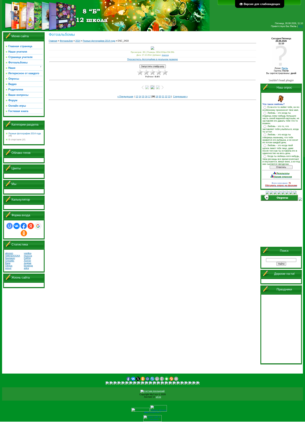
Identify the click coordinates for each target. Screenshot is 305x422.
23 (169, 96)
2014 (77, 40)
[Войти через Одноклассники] (24, 233)
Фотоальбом (66, 40)
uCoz (158, 397)
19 (157, 96)
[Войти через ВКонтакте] (16, 226)
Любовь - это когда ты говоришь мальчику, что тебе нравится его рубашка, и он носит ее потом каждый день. (280, 138)
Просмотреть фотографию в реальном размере (152, 59)
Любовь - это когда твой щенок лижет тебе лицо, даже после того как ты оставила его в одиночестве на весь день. (279, 149)
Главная (53, 40)
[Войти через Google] (38, 226)
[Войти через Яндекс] (31, 226)
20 (160, 96)
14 (140, 96)
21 (163, 96)
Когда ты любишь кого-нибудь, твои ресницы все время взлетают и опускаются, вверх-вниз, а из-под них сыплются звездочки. (281, 160)
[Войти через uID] (9, 226)
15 (143, 96)
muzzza (165, 55)
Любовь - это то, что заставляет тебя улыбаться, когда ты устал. (280, 129)
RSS (300, 26)
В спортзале (15, 139)
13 (137, 96)
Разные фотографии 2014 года (25, 133)
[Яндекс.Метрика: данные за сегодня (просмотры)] (158, 408)
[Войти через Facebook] (24, 226)
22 (166, 96)
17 (149, 96)
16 (146, 96)
